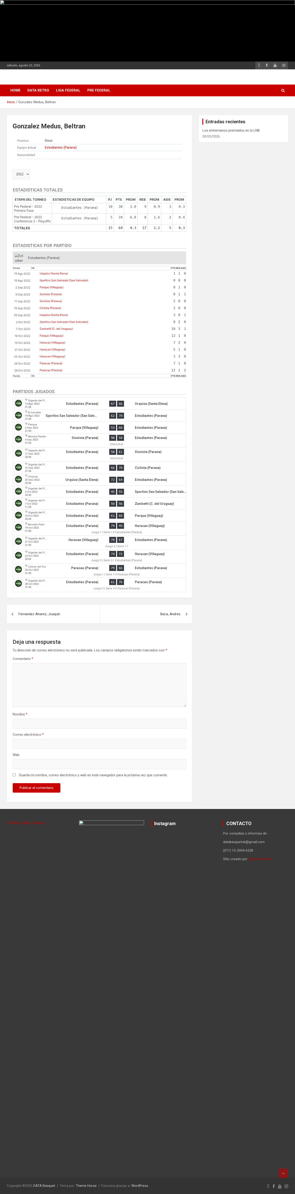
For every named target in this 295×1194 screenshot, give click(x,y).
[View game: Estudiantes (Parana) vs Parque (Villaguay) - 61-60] (99, 516)
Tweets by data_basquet (25, 823)
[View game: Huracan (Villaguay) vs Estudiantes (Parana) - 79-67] (99, 543)
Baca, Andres (170, 614)
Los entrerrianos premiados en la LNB (231, 130)
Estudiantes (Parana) (61, 147)
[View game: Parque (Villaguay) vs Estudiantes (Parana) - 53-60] (99, 428)
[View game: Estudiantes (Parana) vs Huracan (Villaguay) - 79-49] (99, 529)
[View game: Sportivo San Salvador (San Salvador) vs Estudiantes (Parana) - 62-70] (99, 416)
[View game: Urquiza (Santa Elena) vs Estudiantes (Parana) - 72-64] (99, 480)
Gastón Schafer (260, 859)
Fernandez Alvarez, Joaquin (39, 614)
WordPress (139, 1186)
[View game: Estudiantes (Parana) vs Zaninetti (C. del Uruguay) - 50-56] (99, 504)
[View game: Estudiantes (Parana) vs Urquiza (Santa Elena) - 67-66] (99, 404)
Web (16, 755)
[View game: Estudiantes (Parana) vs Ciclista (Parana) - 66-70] (99, 468)
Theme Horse (86, 1186)
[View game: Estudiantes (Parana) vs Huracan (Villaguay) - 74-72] (99, 557)
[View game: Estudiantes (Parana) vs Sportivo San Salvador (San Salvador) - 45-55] (99, 492)
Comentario (23, 659)
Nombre (20, 714)
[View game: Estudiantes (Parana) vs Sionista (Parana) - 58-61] (99, 455)
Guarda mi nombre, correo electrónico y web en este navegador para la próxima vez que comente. (93, 775)
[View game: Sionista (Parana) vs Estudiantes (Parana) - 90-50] (99, 441)
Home (15, 90)
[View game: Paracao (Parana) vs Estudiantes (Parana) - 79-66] (99, 571)
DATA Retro (38, 90)
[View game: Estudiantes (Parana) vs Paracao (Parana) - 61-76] (99, 585)
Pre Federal (98, 90)
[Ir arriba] (283, 1173)
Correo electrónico (28, 734)
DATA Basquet (44, 1186)
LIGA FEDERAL (68, 90)
